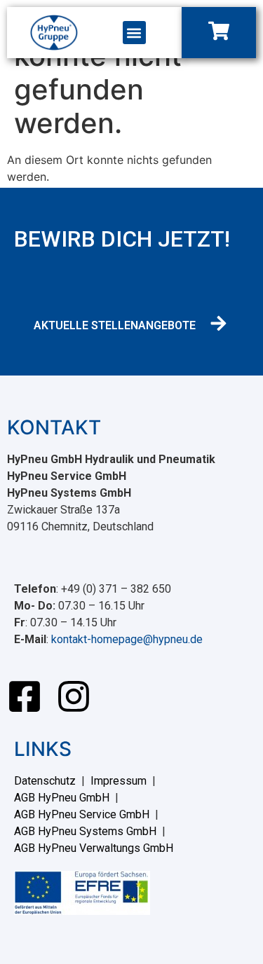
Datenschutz (45, 780)
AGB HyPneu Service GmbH (81, 814)
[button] (134, 32)
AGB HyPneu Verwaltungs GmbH (93, 848)
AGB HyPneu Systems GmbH (85, 831)
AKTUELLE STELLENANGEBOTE (115, 325)
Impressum (118, 780)
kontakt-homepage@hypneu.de (127, 639)
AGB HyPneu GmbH (61, 797)
